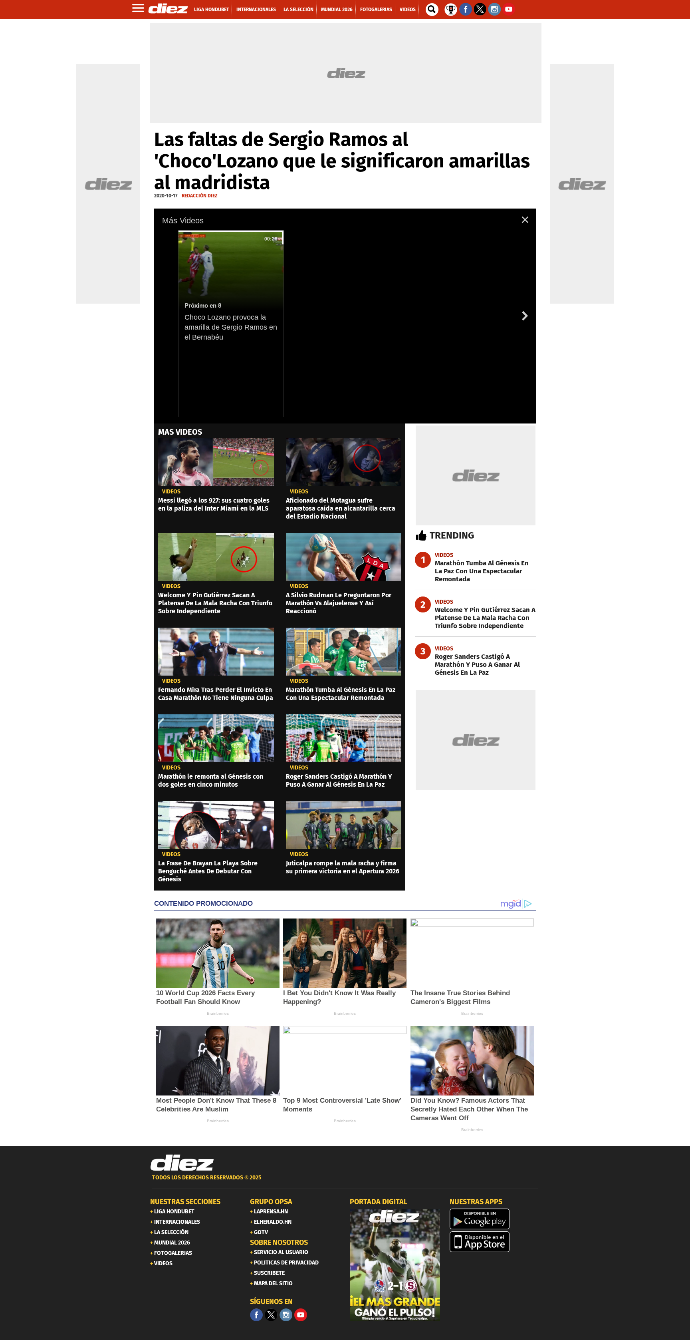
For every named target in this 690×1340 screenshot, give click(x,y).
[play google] (495, 1219)
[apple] (495, 1241)
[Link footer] (182, 1162)
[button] (525, 220)
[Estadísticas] (450, 8)
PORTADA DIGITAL (378, 1201)
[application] (345, 316)
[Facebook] (256, 1314)
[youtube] (300, 1314)
